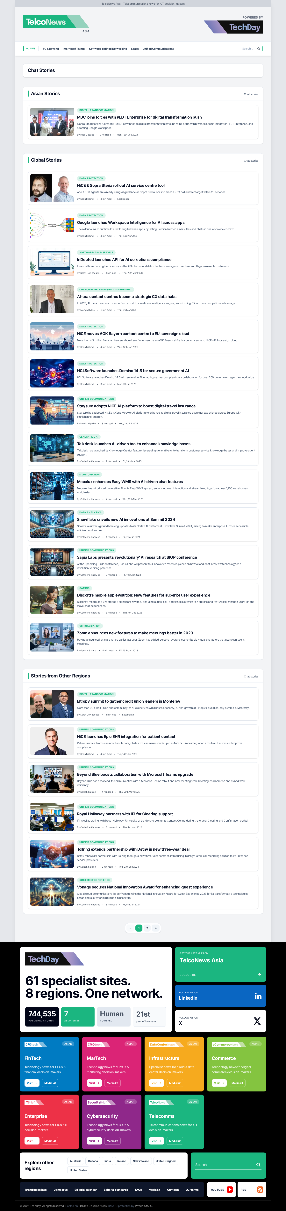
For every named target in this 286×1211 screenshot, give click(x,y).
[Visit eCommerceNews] (229, 1044)
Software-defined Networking (108, 48)
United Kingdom (166, 1161)
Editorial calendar (86, 1189)
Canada (93, 1161)
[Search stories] (258, 1165)
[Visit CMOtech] (104, 1044)
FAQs (138, 1189)
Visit (29, 1083)
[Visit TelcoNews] (166, 1102)
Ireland (121, 1161)
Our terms (192, 1189)
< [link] (130, 928)
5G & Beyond (51, 48)
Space (135, 48)
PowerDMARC (143, 1205)
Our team (173, 1189)
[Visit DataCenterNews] (166, 1044)
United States (78, 1170)
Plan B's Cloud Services (92, 1205)
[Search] (258, 48)
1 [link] (139, 928)
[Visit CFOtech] (42, 1044)
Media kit (50, 1083)
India (107, 1161)
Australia (75, 1161)
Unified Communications (158, 48)
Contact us (61, 1189)
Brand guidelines (36, 1189)
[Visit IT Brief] (42, 1102)
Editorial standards (116, 1189)
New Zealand (141, 1161)
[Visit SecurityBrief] (104, 1102)
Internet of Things (74, 48)
